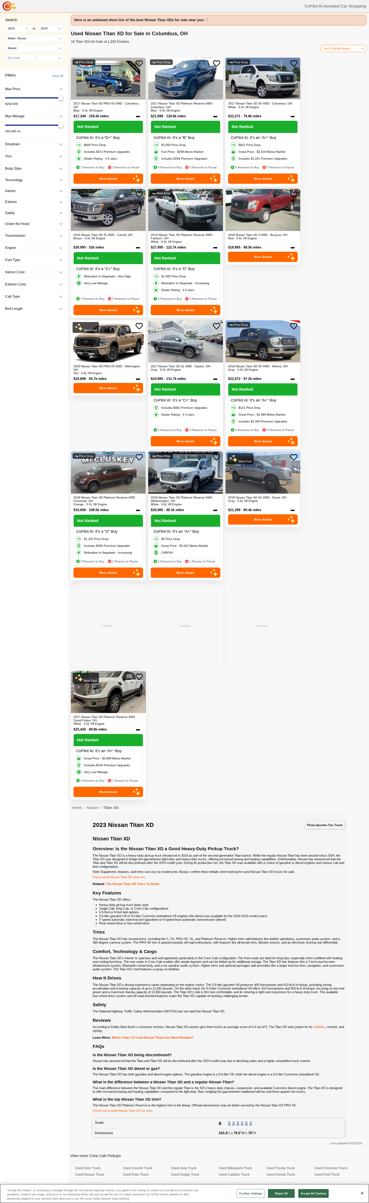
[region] (184, 1193)
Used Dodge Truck (185, 1174)
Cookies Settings (250, 1193)
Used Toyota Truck (280, 1168)
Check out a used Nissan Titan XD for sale (122, 1110)
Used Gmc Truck (87, 1168)
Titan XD (111, 808)
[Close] (362, 1193)
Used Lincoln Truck (137, 1168)
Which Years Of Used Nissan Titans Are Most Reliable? (152, 1037)
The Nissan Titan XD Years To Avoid (132, 884)
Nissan (92, 808)
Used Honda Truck (280, 1174)
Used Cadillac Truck (234, 1174)
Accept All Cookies (313, 1193)
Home (77, 808)
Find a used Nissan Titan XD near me (119, 877)
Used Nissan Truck (89, 1174)
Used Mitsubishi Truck (235, 1168)
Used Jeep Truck (183, 1168)
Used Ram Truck (135, 1174)
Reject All (281, 1193)
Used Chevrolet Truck (330, 1168)
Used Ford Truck (327, 1174)
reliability (319, 1027)
